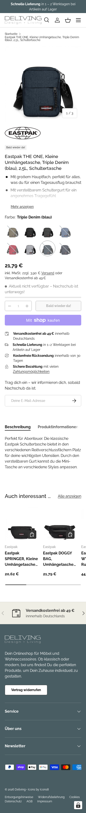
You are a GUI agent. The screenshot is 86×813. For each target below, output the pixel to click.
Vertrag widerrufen (26, 690)
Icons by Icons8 (38, 789)
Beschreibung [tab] (18, 427)
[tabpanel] (43, 453)
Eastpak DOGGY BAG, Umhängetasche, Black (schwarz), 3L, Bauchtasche (59, 559)
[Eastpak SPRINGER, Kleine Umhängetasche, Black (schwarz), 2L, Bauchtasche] (21, 524)
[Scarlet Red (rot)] (13, 248)
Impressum (44, 801)
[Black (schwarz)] (30, 231)
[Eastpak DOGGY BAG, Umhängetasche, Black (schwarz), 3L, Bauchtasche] (59, 524)
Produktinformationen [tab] (58, 427)
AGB (29, 801)
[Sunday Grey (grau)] (30, 248)
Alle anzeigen (69, 496)
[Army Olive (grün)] (13, 231)
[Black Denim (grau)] (47, 231)
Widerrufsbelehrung (51, 797)
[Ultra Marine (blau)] (65, 248)
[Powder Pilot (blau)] (65, 231)
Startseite (11, 34)
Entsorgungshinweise (19, 797)
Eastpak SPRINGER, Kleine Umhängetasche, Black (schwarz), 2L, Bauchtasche (21, 559)
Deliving (20, 789)
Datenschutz (13, 801)
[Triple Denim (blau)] (47, 248)
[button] (68, 20)
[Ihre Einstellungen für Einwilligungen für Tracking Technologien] (78, 805)
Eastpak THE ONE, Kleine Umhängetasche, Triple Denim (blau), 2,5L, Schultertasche (42, 39)
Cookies (74, 797)
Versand (47, 273)
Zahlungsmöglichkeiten (31, 371)
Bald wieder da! (58, 306)
